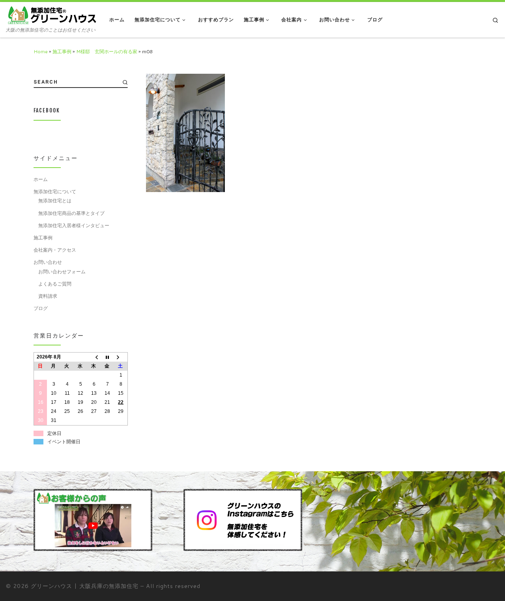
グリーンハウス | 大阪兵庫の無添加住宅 (84, 586)
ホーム (41, 179)
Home (41, 51)
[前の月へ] (94, 357)
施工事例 (61, 51)
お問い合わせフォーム (62, 271)
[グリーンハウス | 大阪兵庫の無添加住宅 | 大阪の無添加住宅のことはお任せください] (51, 15)
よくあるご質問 (54, 283)
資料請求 (47, 295)
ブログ (41, 308)
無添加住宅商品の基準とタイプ (71, 213)
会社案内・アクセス (55, 249)
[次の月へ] (120, 357)
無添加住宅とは (54, 200)
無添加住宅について (55, 191)
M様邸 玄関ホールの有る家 (106, 51)
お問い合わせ (48, 261)
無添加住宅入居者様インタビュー (73, 225)
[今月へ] (107, 357)
